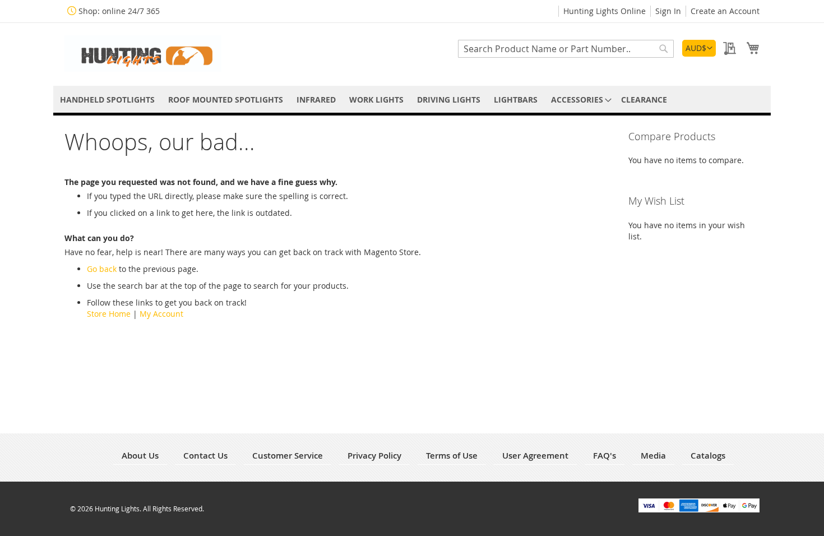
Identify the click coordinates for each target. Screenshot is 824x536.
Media (653, 455)
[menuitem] (107, 99)
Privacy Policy (374, 455)
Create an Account (725, 11)
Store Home (109, 313)
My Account (161, 313)
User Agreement (535, 455)
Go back (102, 269)
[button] (699, 48)
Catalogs (708, 455)
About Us (140, 455)
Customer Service (287, 455)
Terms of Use (452, 455)
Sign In (668, 11)
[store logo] (142, 53)
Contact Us (205, 455)
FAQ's (604, 455)
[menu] (412, 99)
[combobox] (566, 49)
